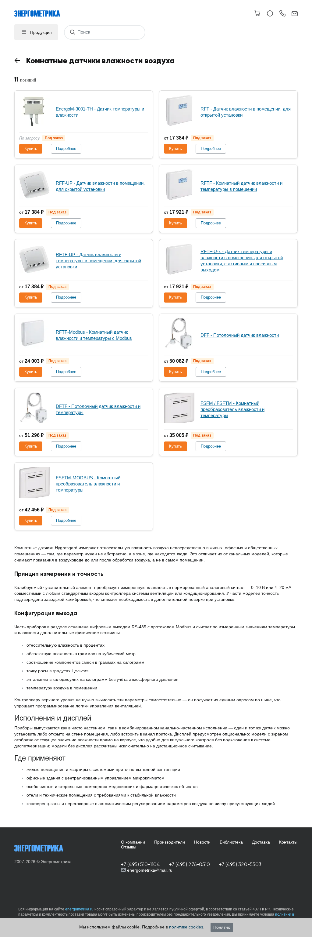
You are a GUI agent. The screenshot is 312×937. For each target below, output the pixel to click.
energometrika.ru (79, 909)
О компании (133, 842)
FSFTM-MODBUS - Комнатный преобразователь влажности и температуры (88, 483)
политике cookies (186, 926)
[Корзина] (257, 13)
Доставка (261, 842)
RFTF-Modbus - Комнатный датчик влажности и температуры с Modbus (94, 335)
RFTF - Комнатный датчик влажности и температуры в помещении (241, 186)
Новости (202, 842)
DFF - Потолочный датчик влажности (239, 335)
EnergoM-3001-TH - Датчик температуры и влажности (100, 112)
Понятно (221, 927)
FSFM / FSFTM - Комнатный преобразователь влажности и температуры (232, 409)
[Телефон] (282, 14)
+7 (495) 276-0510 (189, 864)
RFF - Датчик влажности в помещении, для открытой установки (245, 112)
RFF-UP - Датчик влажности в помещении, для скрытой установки (100, 186)
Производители (169, 842)
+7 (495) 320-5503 (240, 864)
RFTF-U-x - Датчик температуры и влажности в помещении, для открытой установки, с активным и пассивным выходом (241, 260)
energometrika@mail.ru (149, 870)
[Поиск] (72, 32)
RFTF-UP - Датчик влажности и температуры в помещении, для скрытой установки (98, 260)
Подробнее (66, 148)
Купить (30, 148)
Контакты (288, 842)
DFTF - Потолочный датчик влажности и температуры (98, 409)
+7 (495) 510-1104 (140, 864)
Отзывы (128, 846)
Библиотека (231, 842)
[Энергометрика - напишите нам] (295, 14)
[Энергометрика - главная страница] (40, 10)
